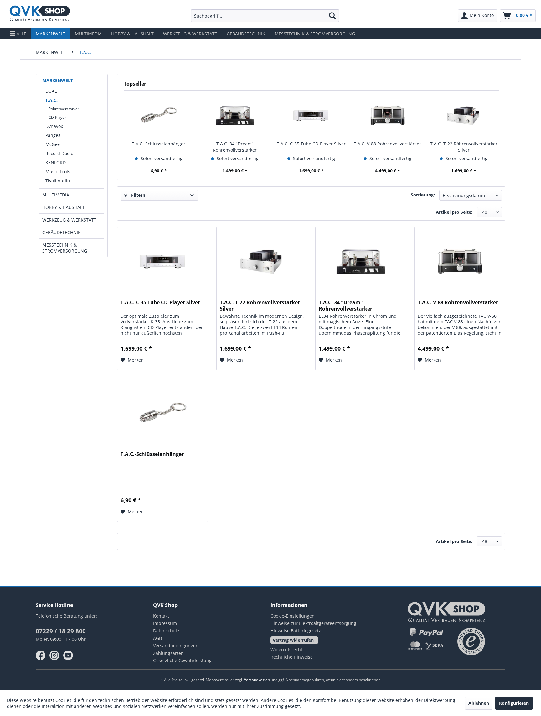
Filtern (137, 195)
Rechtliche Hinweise (291, 657)
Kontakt (161, 616)
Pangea (53, 135)
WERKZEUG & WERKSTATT (69, 220)
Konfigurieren (514, 703)
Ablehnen (478, 703)
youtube (68, 655)
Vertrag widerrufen (293, 640)
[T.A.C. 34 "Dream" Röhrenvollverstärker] (235, 116)
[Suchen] (332, 15)
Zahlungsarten (168, 653)
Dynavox (54, 126)
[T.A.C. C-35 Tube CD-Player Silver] (311, 116)
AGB (157, 638)
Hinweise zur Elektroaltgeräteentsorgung (313, 623)
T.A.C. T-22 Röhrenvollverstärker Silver (463, 147)
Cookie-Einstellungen (292, 616)
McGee (52, 144)
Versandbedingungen (175, 646)
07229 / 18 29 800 (61, 631)
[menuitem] (265, 15)
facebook (40, 655)
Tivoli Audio (57, 181)
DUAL (51, 91)
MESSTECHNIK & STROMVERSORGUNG (64, 248)
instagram (54, 655)
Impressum (165, 623)
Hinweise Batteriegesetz (295, 631)
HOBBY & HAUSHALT (63, 207)
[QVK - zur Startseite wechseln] (39, 14)
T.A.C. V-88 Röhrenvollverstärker (387, 144)
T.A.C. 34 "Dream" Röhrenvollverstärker (235, 147)
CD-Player (57, 117)
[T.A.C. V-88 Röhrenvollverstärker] (388, 116)
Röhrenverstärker (64, 109)
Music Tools (57, 172)
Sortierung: (423, 195)
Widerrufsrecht (286, 649)
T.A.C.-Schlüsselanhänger (158, 144)
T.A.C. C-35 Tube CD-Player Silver (311, 144)
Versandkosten (257, 679)
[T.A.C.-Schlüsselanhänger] (159, 116)
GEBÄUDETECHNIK (61, 232)
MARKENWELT (57, 80)
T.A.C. (51, 100)
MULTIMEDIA (55, 195)
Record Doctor (60, 153)
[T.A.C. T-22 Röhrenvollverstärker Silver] (464, 116)
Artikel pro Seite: (454, 212)
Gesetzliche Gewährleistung (182, 660)
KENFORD (55, 162)
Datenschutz (166, 631)
